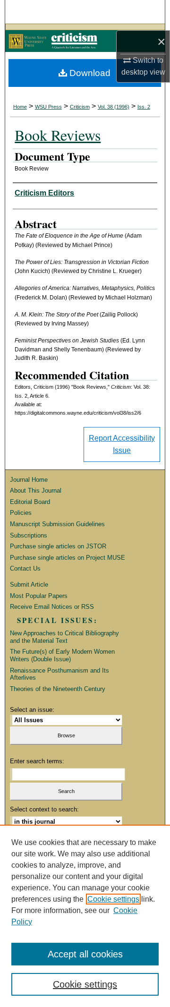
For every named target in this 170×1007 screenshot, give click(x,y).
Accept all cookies (85, 954)
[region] (85, 916)
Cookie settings (113, 899)
